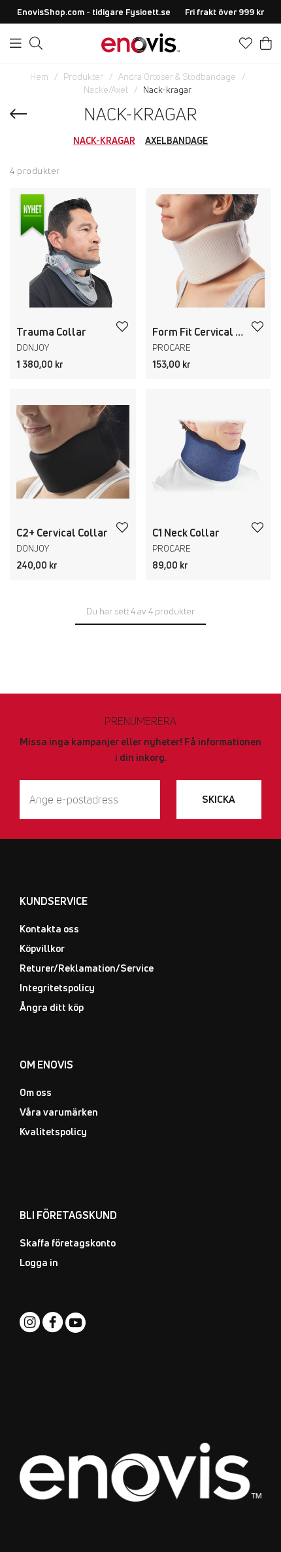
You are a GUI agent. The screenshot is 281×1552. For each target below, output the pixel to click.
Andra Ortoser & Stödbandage (177, 76)
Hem (39, 76)
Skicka (218, 799)
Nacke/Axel (106, 90)
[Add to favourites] (122, 326)
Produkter (83, 76)
